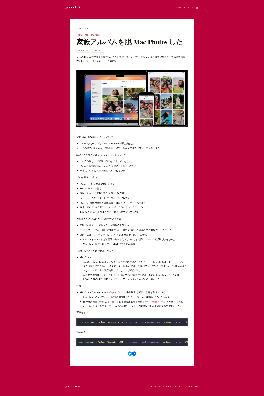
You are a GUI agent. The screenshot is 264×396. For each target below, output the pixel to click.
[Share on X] (130, 353)
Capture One (115, 292)
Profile (188, 8)
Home (178, 8)
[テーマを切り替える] (197, 7)
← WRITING (82, 28)
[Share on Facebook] (134, 353)
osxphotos (157, 301)
